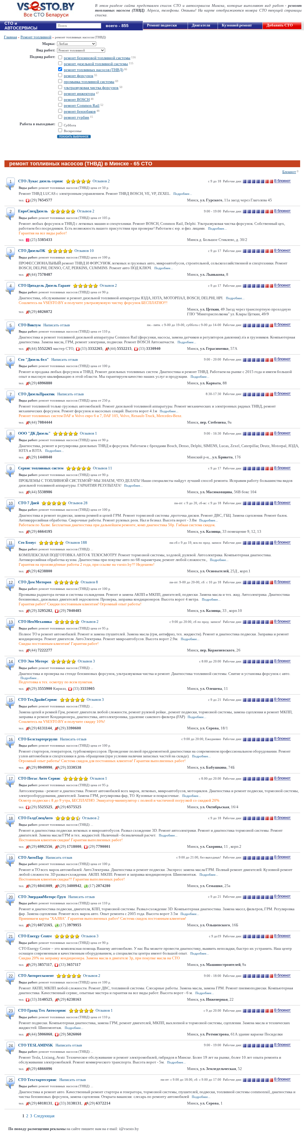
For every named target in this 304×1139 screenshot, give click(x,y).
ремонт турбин (76, 117)
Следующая (44, 1116)
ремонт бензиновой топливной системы (97, 58)
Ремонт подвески (162, 25)
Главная (10, 37)
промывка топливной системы (89, 81)
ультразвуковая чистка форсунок (91, 87)
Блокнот (289, 172)
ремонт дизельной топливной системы (96, 64)
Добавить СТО (280, 25)
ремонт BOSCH (77, 99)
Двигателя (201, 25)
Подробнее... (182, 193)
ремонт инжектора (79, 93)
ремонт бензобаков (80, 111)
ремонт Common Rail (81, 105)
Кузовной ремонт (237, 25)
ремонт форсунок (78, 75)
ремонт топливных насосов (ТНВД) (93, 70)
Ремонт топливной (35, 37)
